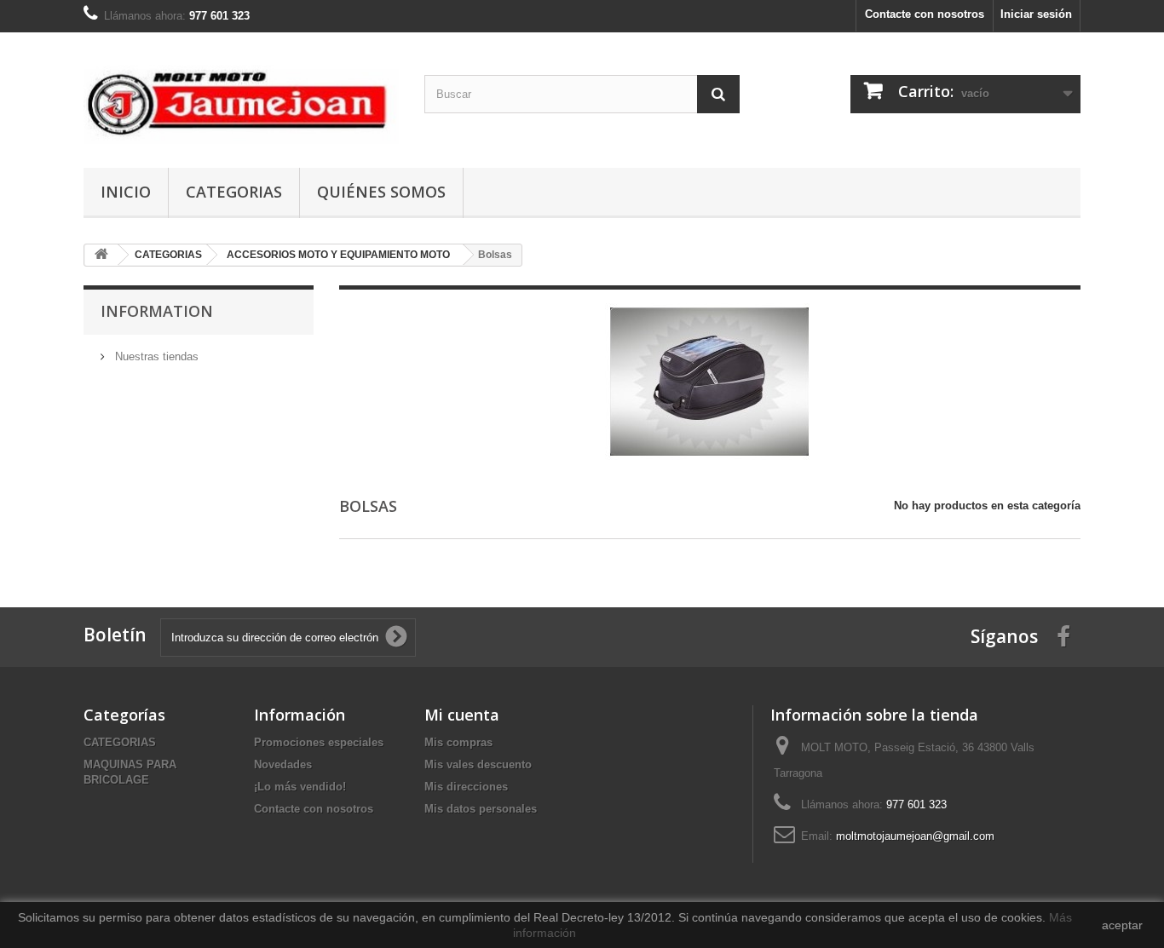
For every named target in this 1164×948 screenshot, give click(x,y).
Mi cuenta (461, 714)
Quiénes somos (381, 191)
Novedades (283, 764)
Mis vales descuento (478, 764)
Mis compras (458, 742)
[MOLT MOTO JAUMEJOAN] (241, 96)
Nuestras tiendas (155, 356)
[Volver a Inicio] (101, 255)
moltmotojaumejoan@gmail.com (915, 836)
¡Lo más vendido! (300, 786)
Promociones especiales (318, 742)
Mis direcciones (466, 786)
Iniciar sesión (1036, 14)
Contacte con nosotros (924, 14)
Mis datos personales (480, 808)
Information (157, 311)
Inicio (126, 191)
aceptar (1122, 925)
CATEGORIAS (234, 191)
